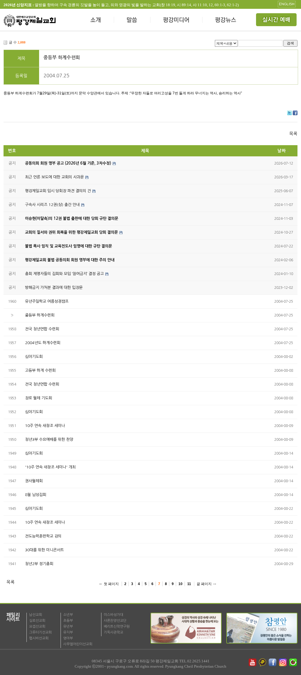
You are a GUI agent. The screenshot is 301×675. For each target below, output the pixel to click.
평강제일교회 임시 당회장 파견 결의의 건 (58, 191)
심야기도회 (34, 357)
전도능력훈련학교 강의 (43, 536)
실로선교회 (37, 620)
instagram (283, 662)
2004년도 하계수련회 (42, 343)
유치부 (68, 632)
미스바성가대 (113, 615)
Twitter (289, 112)
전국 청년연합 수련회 (42, 329)
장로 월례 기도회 (38, 398)
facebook (273, 662)
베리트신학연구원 (117, 626)
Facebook (295, 112)
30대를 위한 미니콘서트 (44, 550)
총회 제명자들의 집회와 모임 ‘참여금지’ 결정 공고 (64, 274)
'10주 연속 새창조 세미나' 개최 (50, 467)
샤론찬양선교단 (115, 620)
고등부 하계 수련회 (40, 370)
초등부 (68, 620)
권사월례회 (34, 481)
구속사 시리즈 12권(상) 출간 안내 (52, 205)
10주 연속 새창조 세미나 (45, 426)
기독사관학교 (113, 632)
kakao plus (263, 662)
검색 (290, 43)
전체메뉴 (276, 20)
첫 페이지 (111, 584)
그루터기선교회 (40, 632)
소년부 (68, 615)
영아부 (68, 638)
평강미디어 (176, 20)
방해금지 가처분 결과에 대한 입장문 (54, 287)
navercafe (293, 662)
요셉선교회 (37, 626)
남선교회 (35, 615)
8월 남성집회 (35, 495)
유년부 (68, 626)
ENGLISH (287, 4)
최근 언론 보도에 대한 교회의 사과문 (54, 177)
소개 (96, 20)
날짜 (281, 151)
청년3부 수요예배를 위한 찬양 (49, 439)
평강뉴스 (226, 20)
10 (180, 584)
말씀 (132, 20)
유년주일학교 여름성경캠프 (46, 301)
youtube (252, 662)
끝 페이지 (204, 584)
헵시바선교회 (39, 638)
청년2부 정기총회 (39, 564)
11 (189, 584)
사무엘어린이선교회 (77, 644)
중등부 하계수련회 (62, 57)
